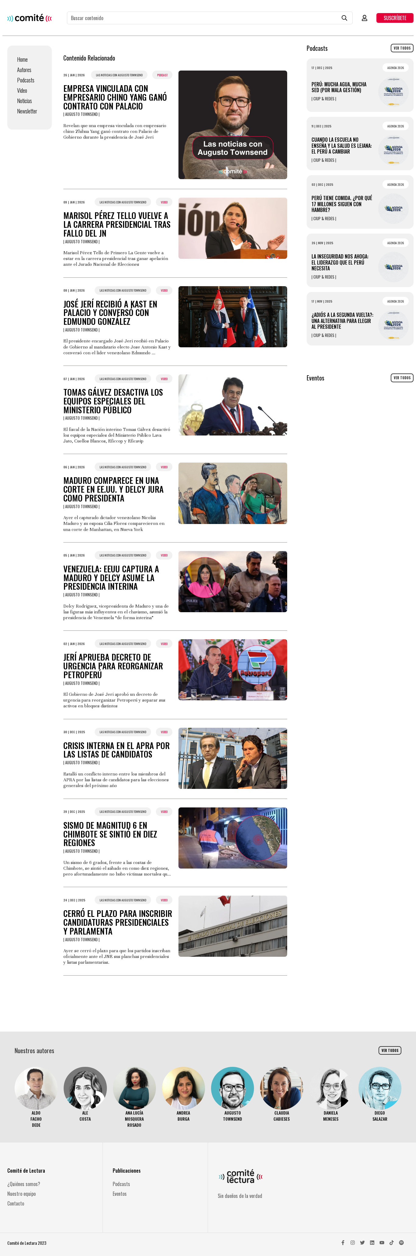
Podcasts (25, 80)
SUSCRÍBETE (395, 18)
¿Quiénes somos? (23, 1184)
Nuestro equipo (21, 1193)
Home (22, 59)
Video (22, 90)
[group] (36, 1097)
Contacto (15, 1203)
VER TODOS (402, 48)
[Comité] (29, 17)
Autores (24, 70)
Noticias (24, 101)
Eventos (120, 1193)
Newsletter (27, 111)
